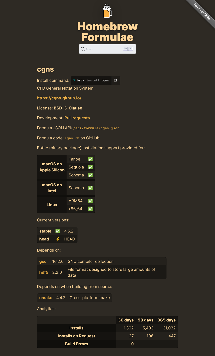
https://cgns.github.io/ (59, 97)
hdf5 (43, 272)
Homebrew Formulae (107, 32)
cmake (45, 297)
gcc (42, 261)
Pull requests (77, 117)
